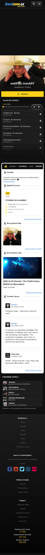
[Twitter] (22, 469)
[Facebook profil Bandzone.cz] (10, 469)
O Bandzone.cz (23, 517)
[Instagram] (28, 469)
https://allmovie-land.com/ (21, 313)
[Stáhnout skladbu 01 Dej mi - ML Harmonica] (40, 121)
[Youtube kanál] (16, 469)
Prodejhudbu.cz (23, 488)
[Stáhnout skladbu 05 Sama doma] (40, 148)
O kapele (23, 166)
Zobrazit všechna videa (34, 292)
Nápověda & (23, 505)
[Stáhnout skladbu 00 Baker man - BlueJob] (40, 114)
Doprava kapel (23, 492)
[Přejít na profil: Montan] (7, 305)
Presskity (23, 484)
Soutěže (23, 443)
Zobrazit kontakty (9, 181)
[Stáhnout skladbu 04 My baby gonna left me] (40, 141)
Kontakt (22, 509)
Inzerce (22, 463)
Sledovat (24, 94)
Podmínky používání (23, 513)
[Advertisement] (22, 31)
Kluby (23, 439)
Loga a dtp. (23, 521)
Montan (14, 304)
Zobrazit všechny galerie (33, 249)
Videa (23, 430)
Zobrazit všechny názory (33, 370)
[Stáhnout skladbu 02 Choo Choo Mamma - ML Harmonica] (40, 127)
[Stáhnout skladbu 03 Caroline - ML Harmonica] (40, 134)
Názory (39, 166)
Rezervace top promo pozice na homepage (23, 459)
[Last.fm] (34, 469)
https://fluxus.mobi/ (12, 344)
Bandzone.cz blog (23, 447)
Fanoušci (23, 434)
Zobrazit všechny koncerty (33, 219)
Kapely (22, 422)
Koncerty (23, 426)
